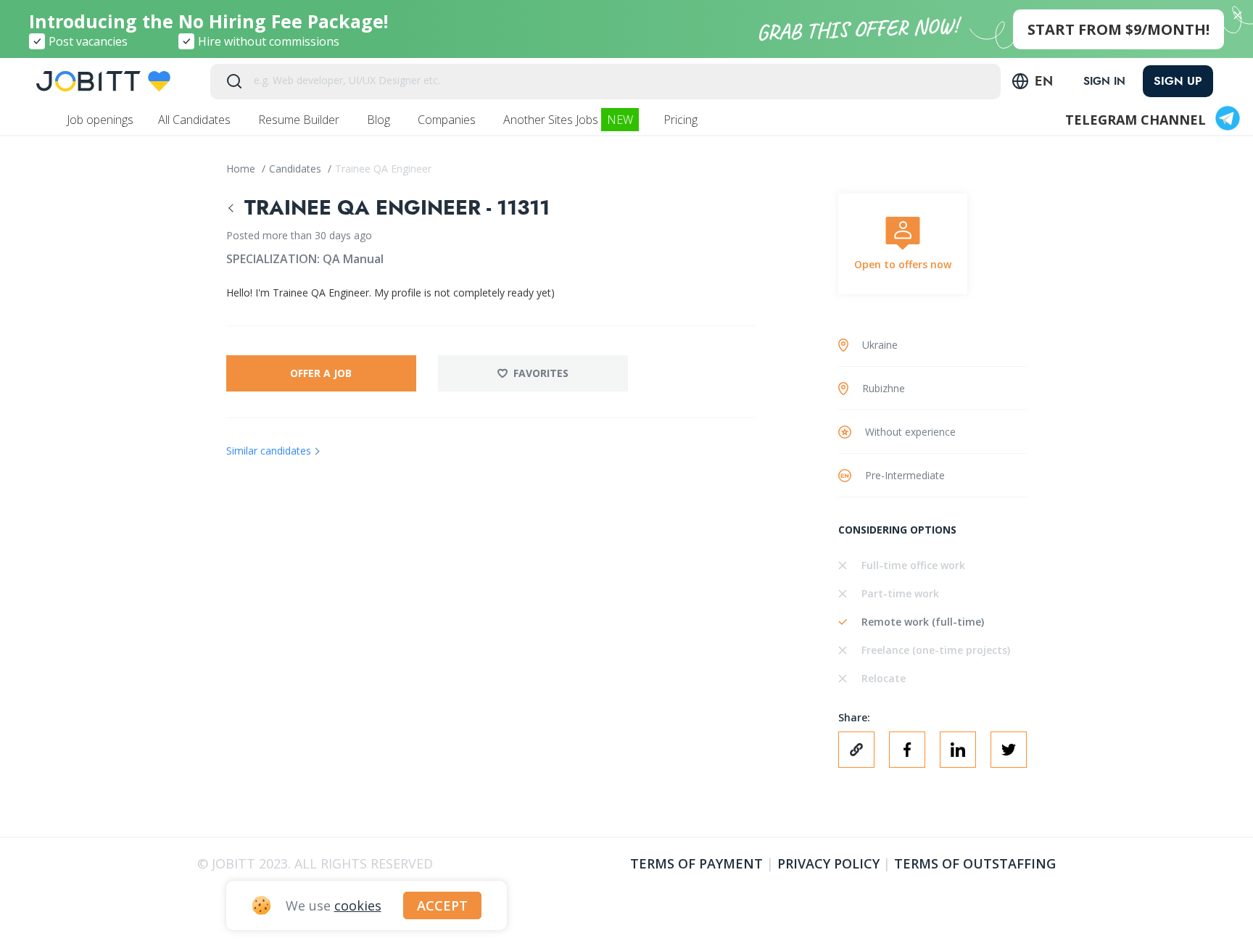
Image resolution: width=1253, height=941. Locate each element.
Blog (380, 120)
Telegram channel (1135, 119)
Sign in (1104, 81)
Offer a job (321, 373)
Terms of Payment (696, 863)
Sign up (1178, 80)
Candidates (296, 168)
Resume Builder (300, 120)
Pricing (681, 120)
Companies (448, 120)
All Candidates (195, 120)
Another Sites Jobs (568, 120)
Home (242, 168)
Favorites (540, 373)
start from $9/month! (1118, 29)
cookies (357, 905)
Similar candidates (268, 450)
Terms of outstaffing (975, 863)
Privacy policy (828, 863)
